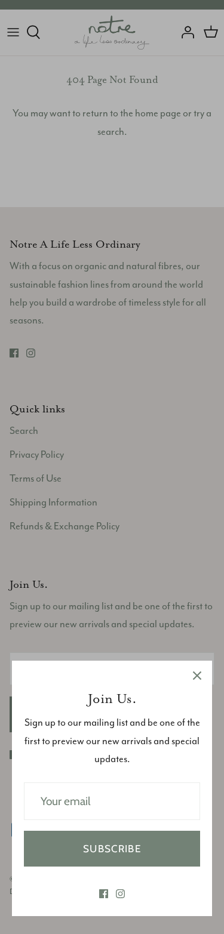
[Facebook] (103, 893)
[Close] (197, 675)
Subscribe (112, 849)
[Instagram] (120, 893)
